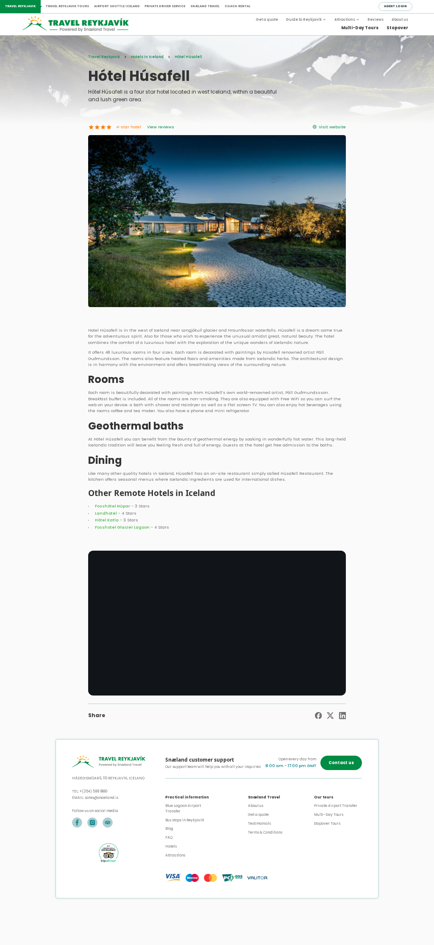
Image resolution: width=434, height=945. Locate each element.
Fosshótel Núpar (112, 506)
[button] (306, 19)
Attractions (175, 855)
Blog (169, 828)
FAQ (168, 837)
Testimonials (259, 823)
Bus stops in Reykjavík (184, 820)
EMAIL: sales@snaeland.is (95, 797)
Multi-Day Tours (359, 27)
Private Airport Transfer (335, 805)
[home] (87, 24)
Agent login (395, 6)
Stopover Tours (327, 823)
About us (400, 19)
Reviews (375, 19)
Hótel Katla (107, 520)
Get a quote (267, 19)
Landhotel (106, 513)
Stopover (397, 27)
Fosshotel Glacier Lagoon (122, 527)
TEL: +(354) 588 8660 (89, 791)
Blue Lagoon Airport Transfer (183, 808)
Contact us (341, 762)
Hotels (171, 846)
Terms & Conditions (265, 832)
